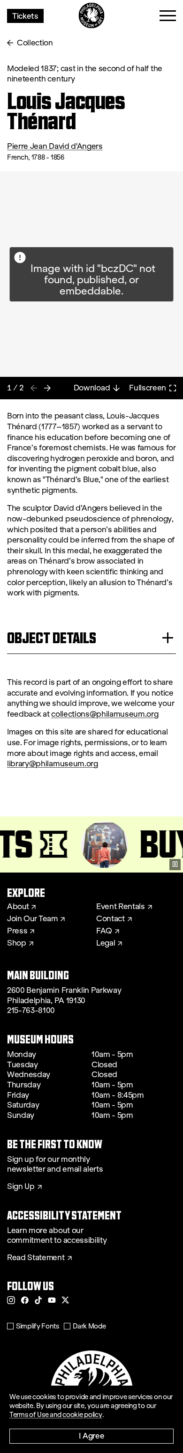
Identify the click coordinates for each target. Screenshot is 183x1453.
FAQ (104, 931)
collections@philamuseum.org (104, 714)
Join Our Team (32, 919)
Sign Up (21, 1186)
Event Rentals (120, 906)
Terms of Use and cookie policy (55, 1414)
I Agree (92, 1435)
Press (17, 931)
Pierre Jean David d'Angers (55, 146)
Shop (16, 943)
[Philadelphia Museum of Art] (92, 16)
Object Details (51, 638)
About (18, 906)
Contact (110, 919)
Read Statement (36, 1258)
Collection (35, 42)
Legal (105, 943)
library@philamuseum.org (52, 763)
